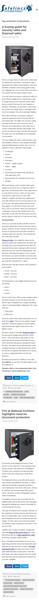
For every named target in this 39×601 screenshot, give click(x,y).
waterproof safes (8, 592)
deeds (26, 391)
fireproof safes (28, 332)
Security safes (8, 397)
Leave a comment (10, 401)
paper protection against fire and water (15, 586)
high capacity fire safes (26, 535)
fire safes (6, 394)
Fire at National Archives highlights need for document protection (18, 414)
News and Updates (15, 388)
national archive (19, 583)
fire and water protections (13, 580)
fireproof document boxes (18, 532)
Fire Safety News (15, 576)
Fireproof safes (7, 240)
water (11, 321)
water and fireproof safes (27, 397)
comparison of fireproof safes (14, 391)
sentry (16, 397)
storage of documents (26, 589)
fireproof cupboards (28, 580)
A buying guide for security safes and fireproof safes (14, 30)
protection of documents (18, 394)
